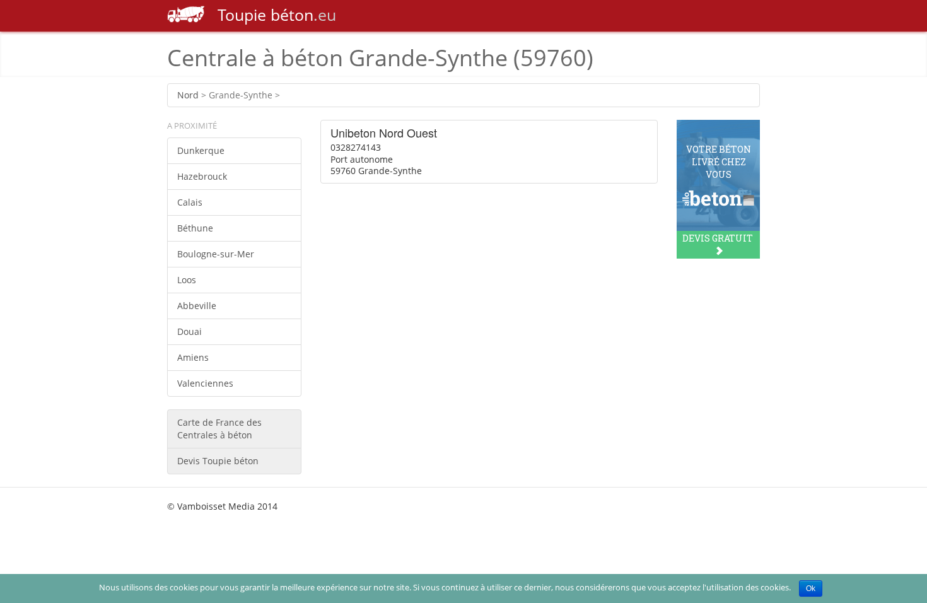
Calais (189, 202)
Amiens (193, 357)
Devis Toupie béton (218, 461)
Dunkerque (200, 150)
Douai (189, 331)
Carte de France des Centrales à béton (219, 428)
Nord (188, 95)
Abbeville (196, 306)
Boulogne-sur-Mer (215, 254)
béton (277, 14)
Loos (186, 280)
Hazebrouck (202, 176)
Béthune (195, 228)
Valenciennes (205, 383)
